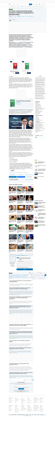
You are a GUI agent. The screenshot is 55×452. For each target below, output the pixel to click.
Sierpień (41, 135)
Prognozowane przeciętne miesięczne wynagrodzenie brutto (39, 130)
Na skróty (41, 405)
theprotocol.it (41, 410)
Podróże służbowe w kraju (36, 406)
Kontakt (35, 414)
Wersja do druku (13, 174)
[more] (27, 172)
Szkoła (15, 407)
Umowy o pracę (37, 117)
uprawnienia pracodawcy (23, 172)
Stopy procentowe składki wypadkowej (39, 122)
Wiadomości (10, 410)
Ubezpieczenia (23, 276)
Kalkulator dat (36, 103)
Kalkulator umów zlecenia (38, 106)
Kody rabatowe (41, 408)
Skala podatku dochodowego (37, 410)
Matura (16, 410)
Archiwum (41, 407)
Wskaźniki (37, 121)
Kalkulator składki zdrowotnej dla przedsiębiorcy (39, 110)
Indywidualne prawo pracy (12, 276)
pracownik (26, 110)
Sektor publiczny (11, 405)
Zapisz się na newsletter (30, 174)
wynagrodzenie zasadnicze (12, 172)
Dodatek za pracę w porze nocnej (39, 126)
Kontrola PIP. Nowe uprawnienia (23, 100)
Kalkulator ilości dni (29, 407)
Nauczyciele (16, 408)
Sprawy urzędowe (23, 401)
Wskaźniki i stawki (36, 405)
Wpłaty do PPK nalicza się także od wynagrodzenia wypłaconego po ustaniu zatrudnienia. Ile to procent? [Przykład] (39, 98)
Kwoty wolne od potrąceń (38, 123)
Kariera (30, 414)
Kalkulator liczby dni (37, 102)
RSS (32, 414)
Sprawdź (18, 103)
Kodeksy (22, 410)
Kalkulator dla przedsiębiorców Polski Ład (40, 108)
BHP (20, 275)
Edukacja (16, 405)
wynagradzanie (18, 172)
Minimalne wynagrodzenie (36, 407)
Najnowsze (40, 77)
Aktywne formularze (39, 115)
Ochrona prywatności (13, 414)
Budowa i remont (41, 401)
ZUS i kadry (10, 401)
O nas (9, 414)
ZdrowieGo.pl (41, 406)
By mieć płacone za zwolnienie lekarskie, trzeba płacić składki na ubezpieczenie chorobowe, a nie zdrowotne (39, 88)
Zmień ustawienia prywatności (21, 414)
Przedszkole (16, 406)
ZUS (15, 277)
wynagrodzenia (17, 42)
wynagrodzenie (24, 43)
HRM (22, 275)
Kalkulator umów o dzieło (38, 107)
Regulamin (27, 414)
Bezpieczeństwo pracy (19, 277)
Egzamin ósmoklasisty (17, 411)
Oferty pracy (10, 278)
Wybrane (43, 77)
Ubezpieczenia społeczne (16, 275)
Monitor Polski (22, 407)
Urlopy (15, 401)
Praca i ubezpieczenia (30, 400)
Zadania (10, 408)
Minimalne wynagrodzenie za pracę (39, 125)
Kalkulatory (38, 101)
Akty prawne (22, 405)
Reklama (38, 414)
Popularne (37, 77)
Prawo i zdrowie (22, 403)
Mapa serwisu (42, 414)
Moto (28, 401)
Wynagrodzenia (37, 118)
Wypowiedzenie (11, 275)
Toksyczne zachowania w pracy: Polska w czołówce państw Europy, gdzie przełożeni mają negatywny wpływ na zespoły (40, 90)
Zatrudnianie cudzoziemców (39, 200)
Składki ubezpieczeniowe (36, 408)
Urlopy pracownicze (37, 119)
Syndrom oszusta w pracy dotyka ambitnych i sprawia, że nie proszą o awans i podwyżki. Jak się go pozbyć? (40, 93)
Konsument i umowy (23, 400)
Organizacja (10, 406)
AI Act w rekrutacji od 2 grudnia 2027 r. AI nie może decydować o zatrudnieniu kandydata (40, 79)
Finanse (41, 400)
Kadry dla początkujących (26, 277)
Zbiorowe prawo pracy (18, 276)
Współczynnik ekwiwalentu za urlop (39, 124)
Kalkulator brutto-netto (37, 105)
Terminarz (37, 135)
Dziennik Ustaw (22, 406)
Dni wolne (36, 160)
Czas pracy (36, 116)
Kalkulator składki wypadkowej (38, 111)
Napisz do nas (21, 174)
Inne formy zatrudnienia (11, 277)
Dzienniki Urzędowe (23, 408)
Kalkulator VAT (29, 408)
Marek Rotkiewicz (13, 19)
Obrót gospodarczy (11, 400)
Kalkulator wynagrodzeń (38, 104)
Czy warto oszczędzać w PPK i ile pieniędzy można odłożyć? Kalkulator (40, 86)
